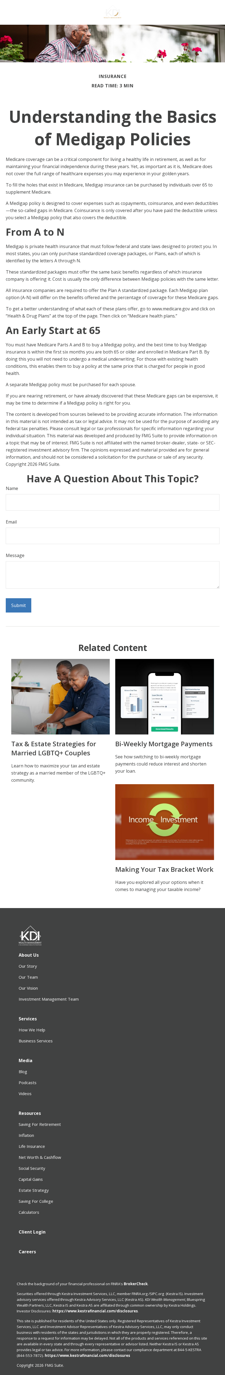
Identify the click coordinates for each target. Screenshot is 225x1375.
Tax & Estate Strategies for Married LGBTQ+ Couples (53, 748)
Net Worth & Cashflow (40, 1157)
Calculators (29, 1212)
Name (12, 488)
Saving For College (36, 1201)
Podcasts (27, 1082)
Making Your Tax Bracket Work (164, 869)
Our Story (28, 966)
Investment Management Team (49, 999)
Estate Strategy (34, 1190)
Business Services (36, 1040)
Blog (23, 1071)
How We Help (32, 1029)
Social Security (32, 1168)
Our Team (28, 977)
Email (11, 522)
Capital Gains (31, 1179)
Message (15, 555)
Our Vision (28, 988)
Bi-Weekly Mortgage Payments (164, 743)
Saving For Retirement (40, 1124)
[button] (29, 955)
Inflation (26, 1135)
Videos (25, 1093)
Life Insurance (32, 1146)
